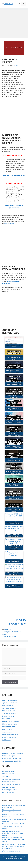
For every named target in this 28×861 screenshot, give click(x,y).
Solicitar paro (6, 740)
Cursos (4, 761)
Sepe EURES (6, 776)
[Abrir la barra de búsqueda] (19, 4)
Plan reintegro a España (9, 790)
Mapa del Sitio (18, 858)
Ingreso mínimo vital (8, 792)
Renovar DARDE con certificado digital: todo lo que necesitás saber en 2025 (13, 840)
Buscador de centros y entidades (12, 753)
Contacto (17, 856)
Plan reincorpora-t (8, 716)
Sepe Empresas (9, 223)
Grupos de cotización (9, 726)
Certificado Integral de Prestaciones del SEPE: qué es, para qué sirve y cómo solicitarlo (13, 846)
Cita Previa (7, 629)
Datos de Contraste (8, 771)
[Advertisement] (14, 24)
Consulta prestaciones (9, 708)
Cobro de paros (7, 732)
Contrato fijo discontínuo (10, 734)
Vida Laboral (6, 719)
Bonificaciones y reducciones (11, 784)
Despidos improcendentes (10, 721)
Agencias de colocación (9, 703)
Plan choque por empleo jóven (11, 758)
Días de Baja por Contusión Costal (13, 824)
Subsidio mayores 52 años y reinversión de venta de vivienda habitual (12, 833)
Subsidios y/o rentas (8, 787)
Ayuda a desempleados (9, 700)
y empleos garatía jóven (14, 761)
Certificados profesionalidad (11, 779)
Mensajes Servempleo (9, 737)
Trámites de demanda (9, 713)
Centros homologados (9, 756)
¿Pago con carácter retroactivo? (12, 851)
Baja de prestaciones (8, 711)
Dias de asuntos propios (9, 724)
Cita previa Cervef (8, 705)
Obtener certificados (8, 774)
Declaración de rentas (9, 782)
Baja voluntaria (7, 729)
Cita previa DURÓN (10, 636)
